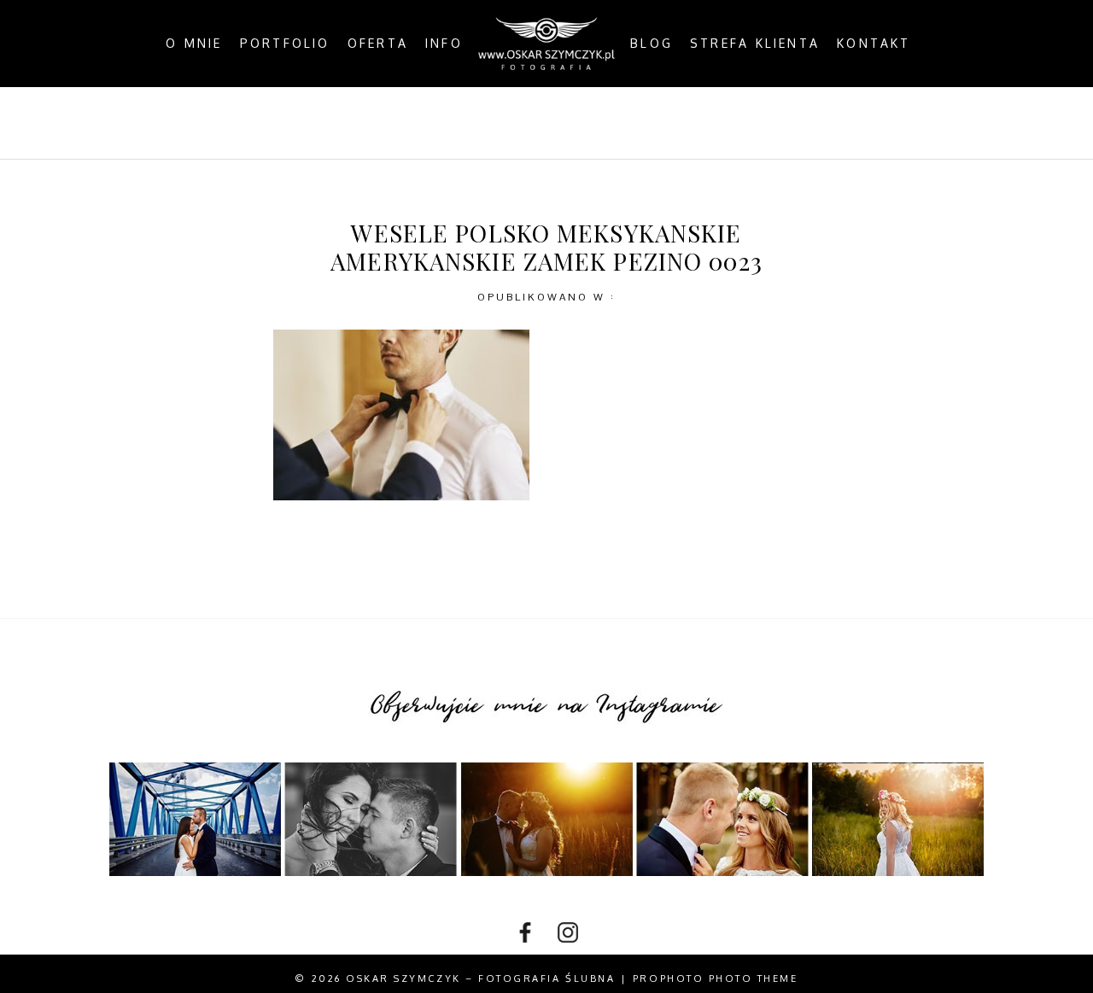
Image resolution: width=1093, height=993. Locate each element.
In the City (590, 123)
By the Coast (466, 123)
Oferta (378, 43)
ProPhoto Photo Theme (715, 978)
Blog (651, 43)
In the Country (722, 123)
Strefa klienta (755, 43)
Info (444, 43)
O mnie (194, 43)
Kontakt (874, 43)
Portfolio (285, 43)
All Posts (346, 123)
